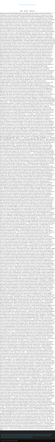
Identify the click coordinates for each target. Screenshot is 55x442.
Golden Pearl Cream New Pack (8, 434)
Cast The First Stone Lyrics (25, 437)
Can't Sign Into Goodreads (41, 435)
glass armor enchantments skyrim (27, 4)
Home (21, 11)
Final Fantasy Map (37, 434)
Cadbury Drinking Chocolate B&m (24, 434)
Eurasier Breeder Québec (28, 435)
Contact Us (32, 11)
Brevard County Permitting (15, 435)
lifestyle (26, 11)
